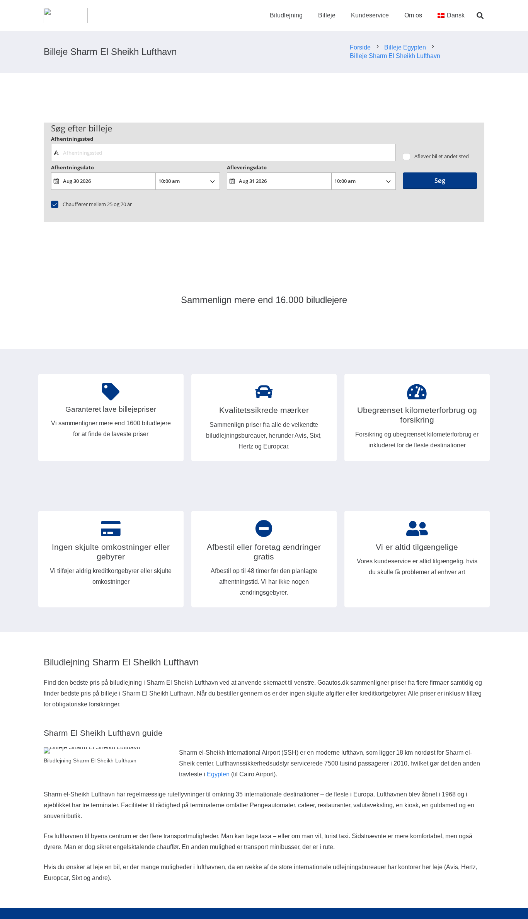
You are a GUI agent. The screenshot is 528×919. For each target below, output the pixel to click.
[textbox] (223, 152)
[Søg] (480, 15)
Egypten (218, 774)
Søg (439, 180)
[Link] (66, 15)
